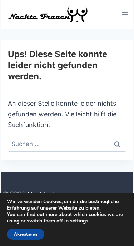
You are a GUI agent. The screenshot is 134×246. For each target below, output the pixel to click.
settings (79, 221)
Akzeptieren (25, 234)
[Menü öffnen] (124, 14)
